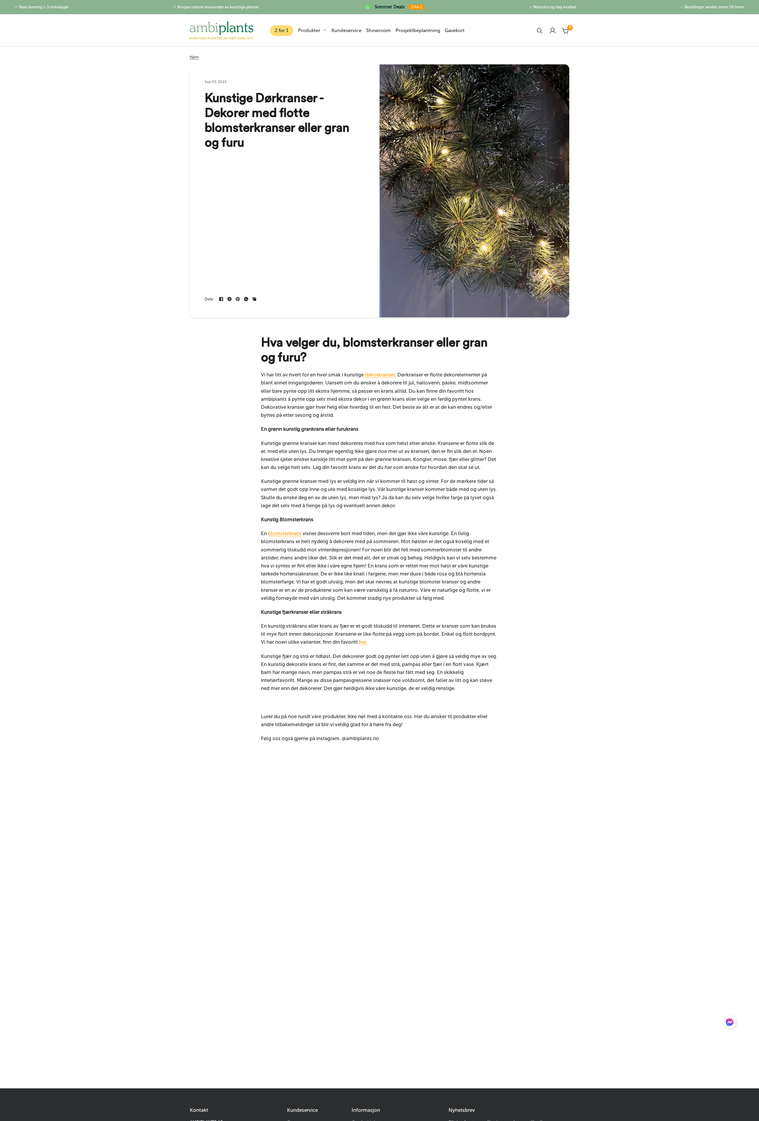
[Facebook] (221, 299)
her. (363, 642)
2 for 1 (281, 30)
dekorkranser (380, 375)
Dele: (209, 299)
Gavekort (455, 30)
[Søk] (539, 30)
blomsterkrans (285, 533)
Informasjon (366, 1110)
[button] (729, 1023)
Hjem (194, 57)
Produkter (309, 30)
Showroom (378, 30)
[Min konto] (552, 30)
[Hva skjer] (246, 299)
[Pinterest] (237, 299)
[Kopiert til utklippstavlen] (254, 299)
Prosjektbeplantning (418, 30)
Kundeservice (346, 30)
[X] (229, 299)
